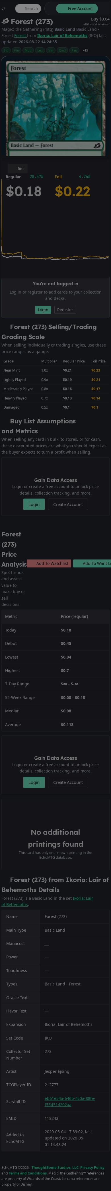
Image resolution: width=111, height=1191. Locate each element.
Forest (20, 35)
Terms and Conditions (28, 1173)
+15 (85, 50)
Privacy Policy (92, 1167)
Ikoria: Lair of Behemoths (62, 35)
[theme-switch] (49, 8)
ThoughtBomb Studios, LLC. (55, 1167)
